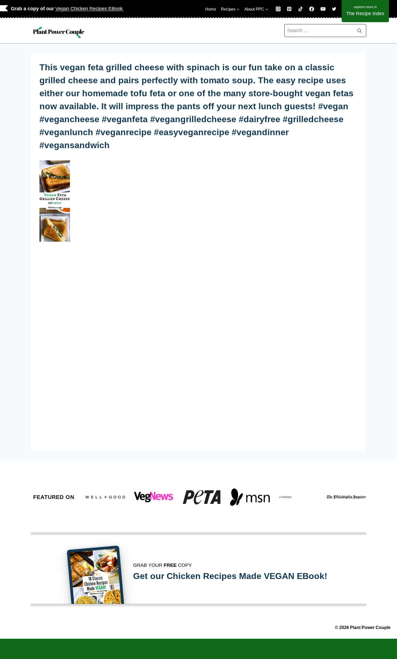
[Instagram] (278, 9)
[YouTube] (323, 9)
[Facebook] (312, 9)
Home (210, 9)
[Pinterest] (289, 9)
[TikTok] (300, 9)
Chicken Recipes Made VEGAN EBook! (247, 576)
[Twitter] (334, 9)
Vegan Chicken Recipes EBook (89, 8)
